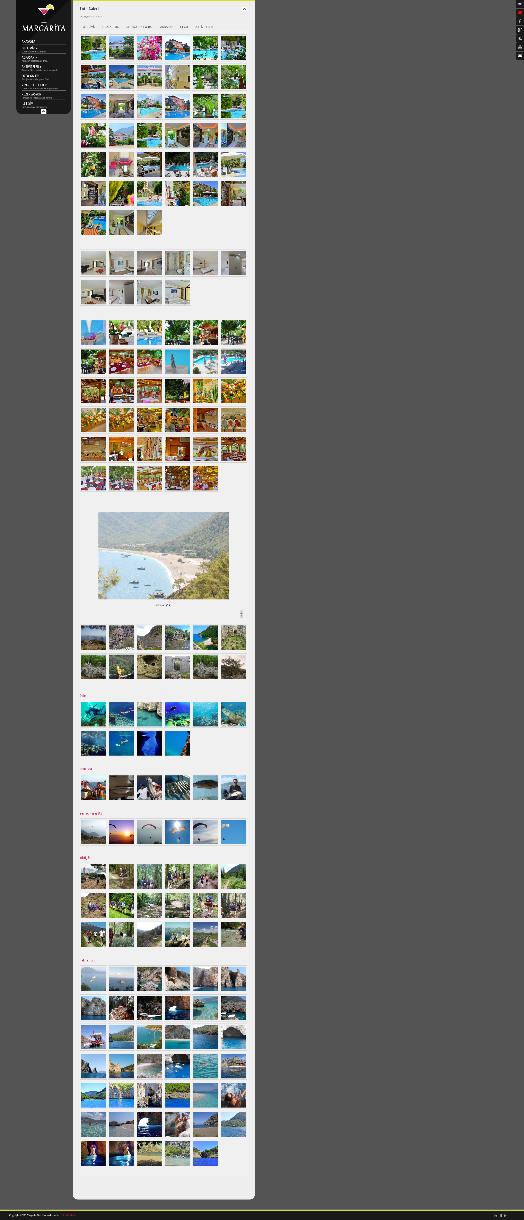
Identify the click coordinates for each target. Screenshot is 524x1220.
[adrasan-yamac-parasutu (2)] (121, 844)
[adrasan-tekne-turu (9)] (93, 991)
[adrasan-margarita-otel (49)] (233, 1136)
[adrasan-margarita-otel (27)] (233, 206)
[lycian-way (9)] (149, 918)
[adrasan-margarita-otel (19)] (121, 432)
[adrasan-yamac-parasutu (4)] (177, 844)
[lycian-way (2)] (121, 889)
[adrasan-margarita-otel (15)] (177, 403)
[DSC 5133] (233, 345)
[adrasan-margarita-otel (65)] (149, 490)
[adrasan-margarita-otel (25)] (205, 206)
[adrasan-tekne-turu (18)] (205, 1020)
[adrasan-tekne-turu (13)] (177, 991)
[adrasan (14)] (164, 554)
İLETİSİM (34, 104)
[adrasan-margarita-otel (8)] (149, 755)
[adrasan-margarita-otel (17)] (233, 403)
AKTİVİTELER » (40, 68)
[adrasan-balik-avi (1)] (93, 800)
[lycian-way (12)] (233, 918)
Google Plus (520, 30)
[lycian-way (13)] (93, 947)
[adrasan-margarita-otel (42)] (205, 1107)
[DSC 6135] (233, 147)
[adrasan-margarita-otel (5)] (93, 403)
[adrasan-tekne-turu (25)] (177, 1078)
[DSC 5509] (121, 147)
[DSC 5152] (149, 118)
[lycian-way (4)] (177, 889)
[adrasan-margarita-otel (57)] (93, 490)
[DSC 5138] (205, 89)
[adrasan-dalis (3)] (149, 726)
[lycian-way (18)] (233, 947)
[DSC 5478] (121, 89)
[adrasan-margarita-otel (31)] (205, 432)
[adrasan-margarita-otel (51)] (121, 1166)
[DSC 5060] (93, 345)
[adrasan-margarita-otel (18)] (93, 432)
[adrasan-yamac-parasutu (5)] (205, 844)
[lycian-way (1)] (93, 889)
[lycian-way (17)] (205, 947)
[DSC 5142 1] (149, 147)
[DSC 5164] (177, 89)
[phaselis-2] (93, 679)
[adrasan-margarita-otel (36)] (177, 461)
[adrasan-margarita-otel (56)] (233, 461)
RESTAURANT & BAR (140, 26)
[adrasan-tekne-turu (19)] (121, 1049)
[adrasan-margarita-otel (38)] (93, 235)
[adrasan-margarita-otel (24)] (177, 206)
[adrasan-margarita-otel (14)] (149, 403)
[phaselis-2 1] (205, 679)
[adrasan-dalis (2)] (121, 726)
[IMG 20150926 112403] (205, 1049)
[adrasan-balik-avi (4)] (177, 800)
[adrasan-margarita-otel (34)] (121, 461)
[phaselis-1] (233, 650)
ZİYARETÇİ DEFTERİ (40, 86)
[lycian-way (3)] (149, 889)
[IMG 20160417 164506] (93, 1078)
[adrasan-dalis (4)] (177, 726)
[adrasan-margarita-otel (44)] (93, 1136)
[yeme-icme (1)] (121, 374)
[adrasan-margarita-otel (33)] (93, 461)
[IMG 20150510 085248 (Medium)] (205, 176)
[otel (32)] (93, 176)
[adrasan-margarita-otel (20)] (149, 432)
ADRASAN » (34, 58)
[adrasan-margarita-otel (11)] (93, 1107)
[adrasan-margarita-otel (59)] (149, 1166)
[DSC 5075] (121, 275)
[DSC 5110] (233, 275)
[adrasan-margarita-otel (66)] (177, 490)
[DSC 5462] (177, 60)
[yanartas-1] (233, 679)
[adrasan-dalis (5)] (205, 726)
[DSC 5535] (93, 147)
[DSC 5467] (93, 118)
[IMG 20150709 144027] (149, 1020)
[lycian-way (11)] (205, 918)
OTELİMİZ (89, 26)
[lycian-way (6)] (233, 889)
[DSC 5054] (121, 60)
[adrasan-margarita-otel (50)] (93, 1166)
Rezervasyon (37, 95)
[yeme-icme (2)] (149, 374)
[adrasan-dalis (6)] (233, 726)
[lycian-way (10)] (177, 918)
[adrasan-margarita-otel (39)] (121, 1107)
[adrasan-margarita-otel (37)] (205, 461)
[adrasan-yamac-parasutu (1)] (93, 844)
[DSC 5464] (177, 118)
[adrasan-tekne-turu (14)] (205, 991)
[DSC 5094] (177, 275)
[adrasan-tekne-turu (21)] (233, 1049)
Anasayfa (28, 41)
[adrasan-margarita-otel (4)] (233, 176)
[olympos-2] (205, 650)
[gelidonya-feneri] (93, 650)
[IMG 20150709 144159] (233, 1020)
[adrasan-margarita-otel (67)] (205, 490)
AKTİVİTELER (204, 26)
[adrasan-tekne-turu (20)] (177, 1049)
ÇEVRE (184, 26)
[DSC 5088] (149, 275)
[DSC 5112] (121, 304)
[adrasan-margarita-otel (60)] (177, 1166)
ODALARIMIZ (111, 26)
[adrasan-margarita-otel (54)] (121, 755)
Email (520, 56)
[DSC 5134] (93, 374)
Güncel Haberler (69, 1215)
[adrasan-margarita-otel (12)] (121, 403)
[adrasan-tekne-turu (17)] (177, 1020)
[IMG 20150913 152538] (149, 1049)
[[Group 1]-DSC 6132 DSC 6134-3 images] (205, 147)
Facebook (520, 21)
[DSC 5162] (121, 118)
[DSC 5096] (177, 304)
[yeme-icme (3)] (177, 374)
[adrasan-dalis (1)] (93, 726)
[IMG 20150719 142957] (93, 1049)
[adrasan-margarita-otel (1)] (149, 176)
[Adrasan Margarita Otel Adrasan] (44, 30)
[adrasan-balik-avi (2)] (121, 800)
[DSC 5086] (205, 275)
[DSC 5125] (149, 89)
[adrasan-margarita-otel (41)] (177, 1107)
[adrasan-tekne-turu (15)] (233, 991)
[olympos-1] (177, 679)
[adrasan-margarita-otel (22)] (121, 206)
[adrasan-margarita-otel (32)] (233, 432)
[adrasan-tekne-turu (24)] (149, 1078)
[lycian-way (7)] (93, 918)
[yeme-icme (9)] (233, 374)
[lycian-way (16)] (177, 947)
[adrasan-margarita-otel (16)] (205, 403)
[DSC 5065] (205, 60)
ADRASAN (166, 26)
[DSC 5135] (205, 345)
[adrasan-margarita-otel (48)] (205, 1136)
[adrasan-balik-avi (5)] (205, 800)
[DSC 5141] (233, 89)
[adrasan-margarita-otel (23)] (149, 206)
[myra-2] (149, 650)
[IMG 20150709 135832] (121, 1020)
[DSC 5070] (149, 304)
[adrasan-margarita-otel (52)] (93, 755)
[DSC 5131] (177, 345)
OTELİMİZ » (34, 49)
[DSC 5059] (149, 345)
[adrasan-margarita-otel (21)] (177, 432)
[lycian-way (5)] (205, 889)
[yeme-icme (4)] (205, 374)
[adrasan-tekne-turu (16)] (93, 1020)
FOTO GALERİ (35, 77)
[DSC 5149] (121, 345)
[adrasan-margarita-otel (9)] (233, 1078)
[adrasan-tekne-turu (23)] (121, 1078)
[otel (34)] (121, 176)
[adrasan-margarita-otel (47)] (177, 1136)
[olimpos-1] (177, 650)
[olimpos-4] (149, 679)
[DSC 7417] (121, 235)
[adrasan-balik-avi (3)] (149, 800)
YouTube (520, 47)
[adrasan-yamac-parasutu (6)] (233, 844)
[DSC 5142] (93, 60)
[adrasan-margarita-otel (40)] (149, 1107)
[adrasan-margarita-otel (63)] (205, 1166)
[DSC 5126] (233, 60)
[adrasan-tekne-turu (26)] (205, 1078)
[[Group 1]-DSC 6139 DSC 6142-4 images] (177, 147)
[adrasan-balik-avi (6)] (233, 800)
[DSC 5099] (93, 275)
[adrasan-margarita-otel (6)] (93, 206)
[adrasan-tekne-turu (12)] (149, 991)
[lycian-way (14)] (121, 947)
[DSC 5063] (149, 60)
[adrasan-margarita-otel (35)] (149, 461)
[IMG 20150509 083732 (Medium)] (177, 176)
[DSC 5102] (93, 304)
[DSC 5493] (93, 89)
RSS (520, 38)
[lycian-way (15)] (149, 947)
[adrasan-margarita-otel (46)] (149, 1136)
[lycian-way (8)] (121, 918)
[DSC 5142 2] (233, 118)
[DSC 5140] (205, 118)
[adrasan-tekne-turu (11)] (121, 991)
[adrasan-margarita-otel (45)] (121, 1136)
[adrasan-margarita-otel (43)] (233, 1107)
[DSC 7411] (149, 235)
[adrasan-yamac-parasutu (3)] (149, 844)
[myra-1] (121, 650)
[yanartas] (121, 679)
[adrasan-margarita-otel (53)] (177, 755)
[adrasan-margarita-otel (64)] (121, 490)
